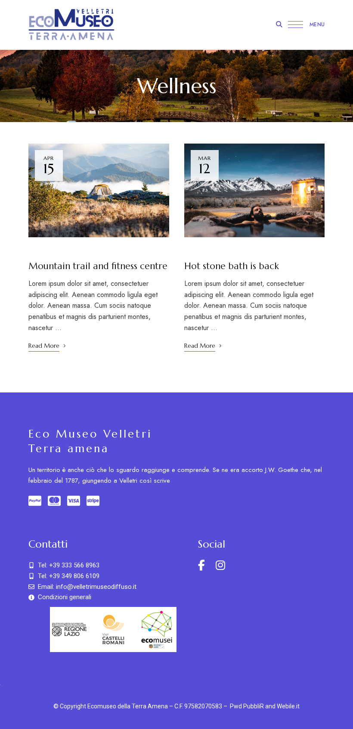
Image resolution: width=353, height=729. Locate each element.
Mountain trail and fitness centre (97, 266)
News (35, 250)
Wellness (60, 250)
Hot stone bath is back (231, 266)
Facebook (201, 565)
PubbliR (253, 706)
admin (100, 250)
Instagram (220, 565)
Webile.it (288, 706)
